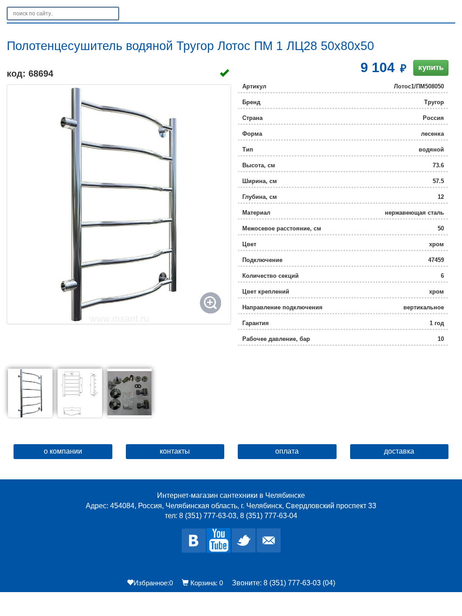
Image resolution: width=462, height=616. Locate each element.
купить (431, 67)
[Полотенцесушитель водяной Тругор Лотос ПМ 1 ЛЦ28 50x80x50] (119, 204)
